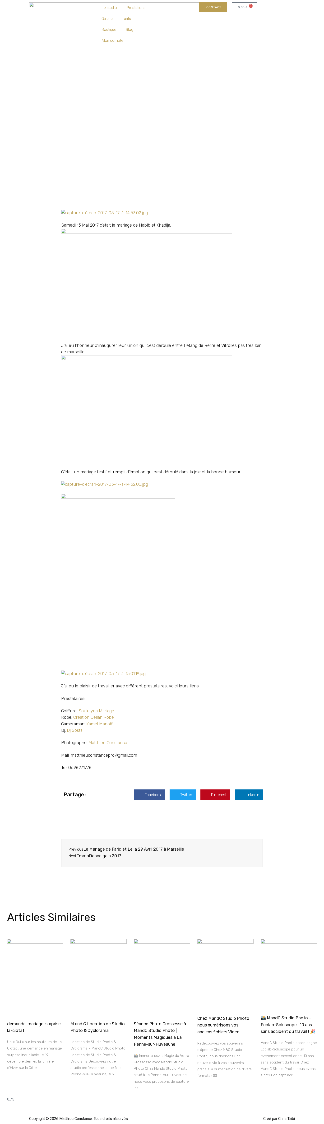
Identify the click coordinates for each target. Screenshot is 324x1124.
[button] (149, 794)
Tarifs (126, 19)
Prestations (135, 8)
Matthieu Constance (107, 742)
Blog (129, 30)
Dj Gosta (75, 730)
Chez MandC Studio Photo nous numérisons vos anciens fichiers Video (223, 1025)
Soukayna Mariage (96, 711)
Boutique (109, 30)
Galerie (107, 19)
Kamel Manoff (99, 724)
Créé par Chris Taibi (279, 1119)
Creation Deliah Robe (93, 717)
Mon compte (112, 40)
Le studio (109, 8)
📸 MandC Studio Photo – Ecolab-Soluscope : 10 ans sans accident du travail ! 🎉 (288, 1024)
